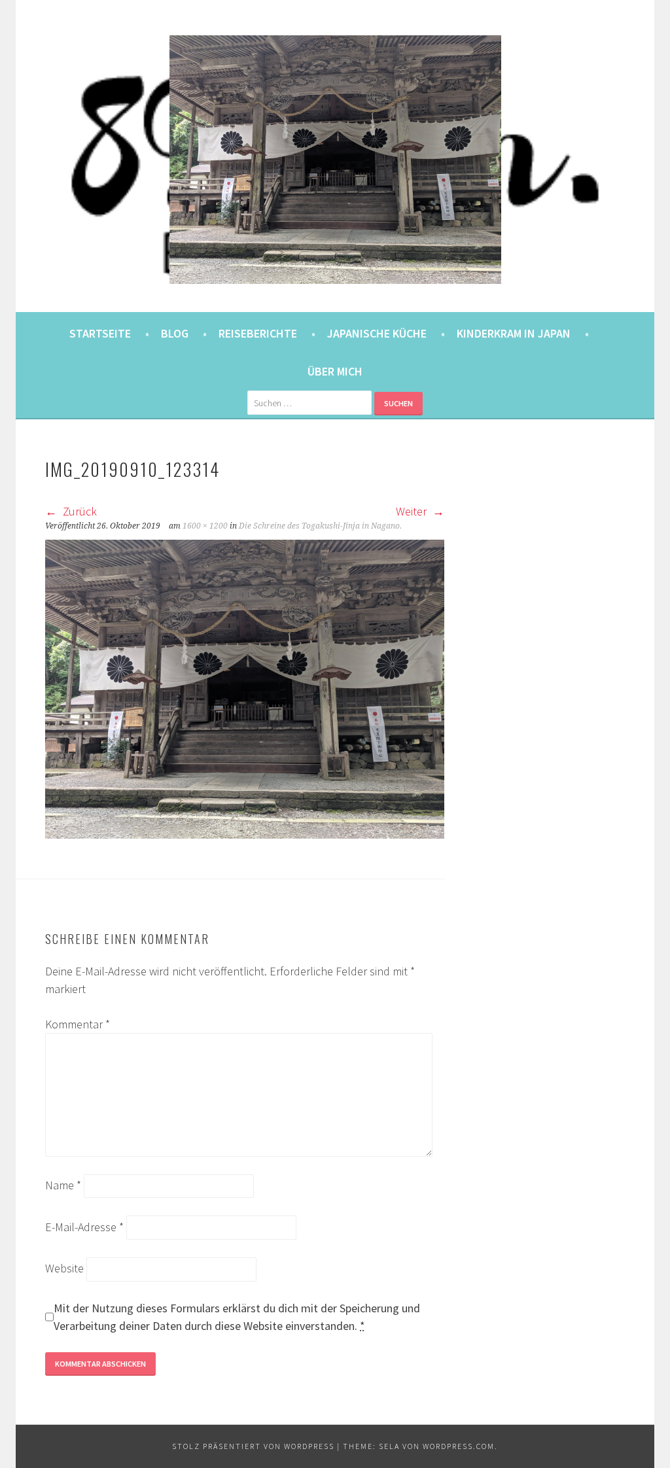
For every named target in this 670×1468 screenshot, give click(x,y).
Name (63, 1185)
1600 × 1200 (205, 526)
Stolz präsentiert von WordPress (253, 1446)
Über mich (335, 371)
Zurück (78, 511)
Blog (174, 333)
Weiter (412, 511)
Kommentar (77, 1024)
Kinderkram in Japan (514, 333)
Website (64, 1268)
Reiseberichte (258, 333)
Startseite (100, 333)
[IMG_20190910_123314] (244, 834)
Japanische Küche (377, 333)
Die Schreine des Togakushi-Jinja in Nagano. (320, 526)
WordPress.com (459, 1446)
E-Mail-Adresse (84, 1226)
